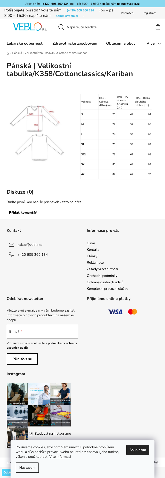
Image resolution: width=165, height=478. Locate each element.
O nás (91, 243)
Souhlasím (138, 450)
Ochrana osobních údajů (105, 282)
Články (92, 256)
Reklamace (95, 262)
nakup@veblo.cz (128, 4)
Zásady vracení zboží (102, 269)
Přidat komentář (23, 212)
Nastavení (27, 467)
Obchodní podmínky (102, 275)
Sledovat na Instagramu (53, 433)
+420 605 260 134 (32, 254)
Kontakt (93, 249)
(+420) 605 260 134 (55, 4)
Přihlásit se (22, 359)
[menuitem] (25, 43)
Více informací (60, 456)
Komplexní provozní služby (107, 288)
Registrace (149, 13)
